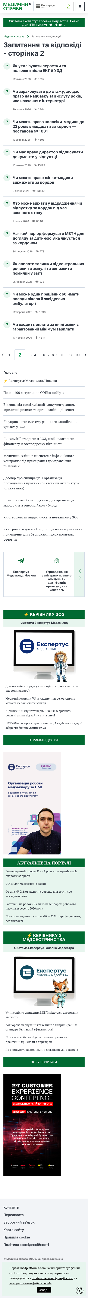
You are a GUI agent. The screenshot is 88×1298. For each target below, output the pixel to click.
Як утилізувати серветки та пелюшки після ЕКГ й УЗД (39, 68)
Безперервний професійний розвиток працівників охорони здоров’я (41, 873)
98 (71, 355)
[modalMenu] (80, 6)
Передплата (13, 1215)
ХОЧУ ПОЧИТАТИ (44, 1062)
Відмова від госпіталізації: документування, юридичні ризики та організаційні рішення (39, 407)
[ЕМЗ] (44, 656)
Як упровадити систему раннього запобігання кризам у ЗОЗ (40, 424)
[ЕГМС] (44, 981)
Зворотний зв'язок (19, 1222)
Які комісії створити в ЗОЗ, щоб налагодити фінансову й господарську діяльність (38, 441)
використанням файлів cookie (30, 1283)
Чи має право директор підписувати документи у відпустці (48, 154)
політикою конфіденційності (52, 1278)
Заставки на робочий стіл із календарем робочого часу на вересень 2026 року (41, 906)
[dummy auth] (68, 6)
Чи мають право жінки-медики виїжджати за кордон (43, 180)
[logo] (17, 6)
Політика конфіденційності (26, 1245)
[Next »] (84, 355)
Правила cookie (16, 1237)
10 (62, 355)
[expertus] (44, 6)
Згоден (44, 1290)
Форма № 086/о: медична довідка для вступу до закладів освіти (39, 893)
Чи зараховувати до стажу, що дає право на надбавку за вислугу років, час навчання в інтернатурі (47, 96)
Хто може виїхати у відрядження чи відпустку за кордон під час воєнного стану (47, 208)
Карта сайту (13, 1230)
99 (78, 355)
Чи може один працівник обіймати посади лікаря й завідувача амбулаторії (46, 299)
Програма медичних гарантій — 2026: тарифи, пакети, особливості (43, 918)
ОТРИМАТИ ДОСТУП (44, 740)
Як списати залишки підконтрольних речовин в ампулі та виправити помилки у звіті (48, 268)
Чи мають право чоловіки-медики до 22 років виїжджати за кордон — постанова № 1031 (48, 126)
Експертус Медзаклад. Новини (21, 573)
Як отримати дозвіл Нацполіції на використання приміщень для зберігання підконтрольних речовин (42, 534)
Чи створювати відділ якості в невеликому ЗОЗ (41, 517)
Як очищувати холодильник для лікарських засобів (42, 1050)
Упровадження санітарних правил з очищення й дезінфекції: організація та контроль (57, 581)
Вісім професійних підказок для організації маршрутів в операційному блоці (38, 503)
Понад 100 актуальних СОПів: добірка (33, 392)
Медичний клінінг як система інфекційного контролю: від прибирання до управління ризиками (38, 460)
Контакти (11, 1207)
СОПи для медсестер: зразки (26, 884)
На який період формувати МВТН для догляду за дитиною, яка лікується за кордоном (48, 238)
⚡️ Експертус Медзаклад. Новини (30, 380)
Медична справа (14, 36)
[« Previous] (3, 355)
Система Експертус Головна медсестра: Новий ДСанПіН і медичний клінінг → (44, 22)
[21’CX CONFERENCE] (32, 1175)
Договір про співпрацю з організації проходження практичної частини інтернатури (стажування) (41, 483)
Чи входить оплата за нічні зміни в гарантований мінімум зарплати (46, 326)
